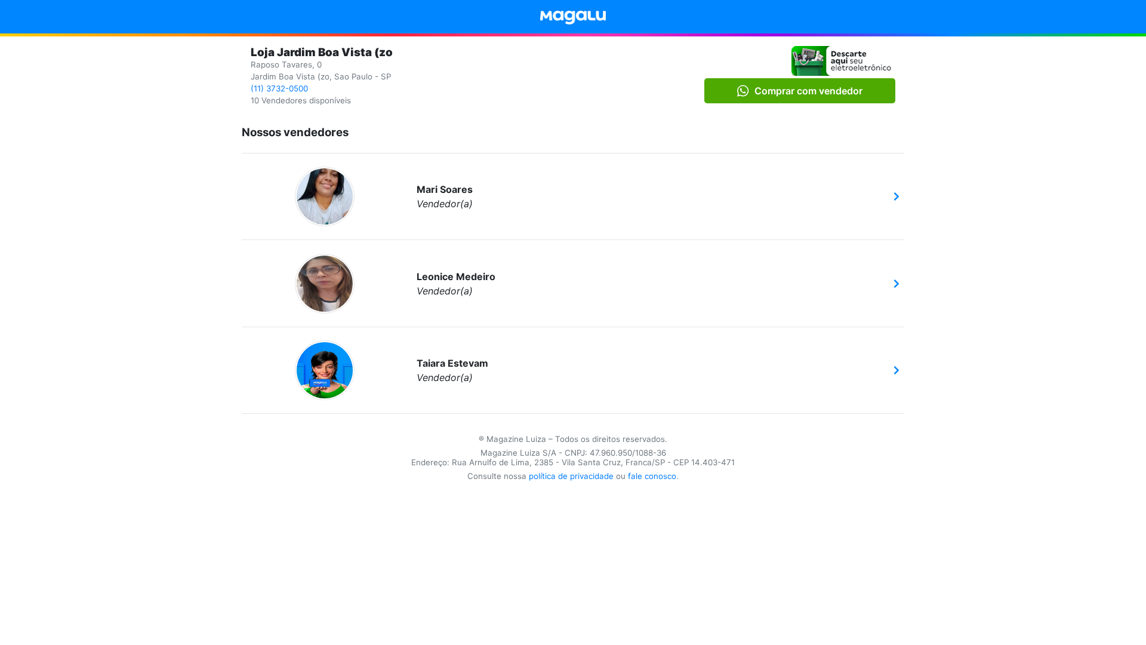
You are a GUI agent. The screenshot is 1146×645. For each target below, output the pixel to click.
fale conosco (652, 476)
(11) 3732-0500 (279, 88)
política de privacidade (571, 476)
